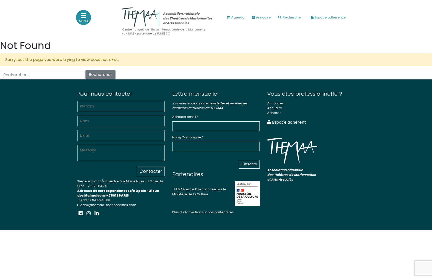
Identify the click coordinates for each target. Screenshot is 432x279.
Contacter (151, 171)
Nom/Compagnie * (188, 137)
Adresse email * (185, 117)
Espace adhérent (289, 122)
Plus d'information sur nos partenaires (203, 212)
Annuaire (263, 17)
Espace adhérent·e (330, 17)
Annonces (275, 103)
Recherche (292, 17)
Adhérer (274, 113)
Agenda (237, 17)
